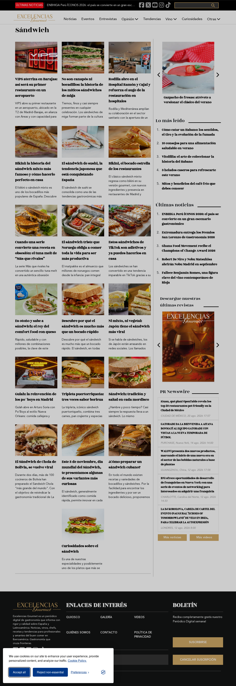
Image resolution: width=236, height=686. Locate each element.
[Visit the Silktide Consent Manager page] (103, 672)
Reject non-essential (50, 672)
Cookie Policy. (77, 660)
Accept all (19, 672)
